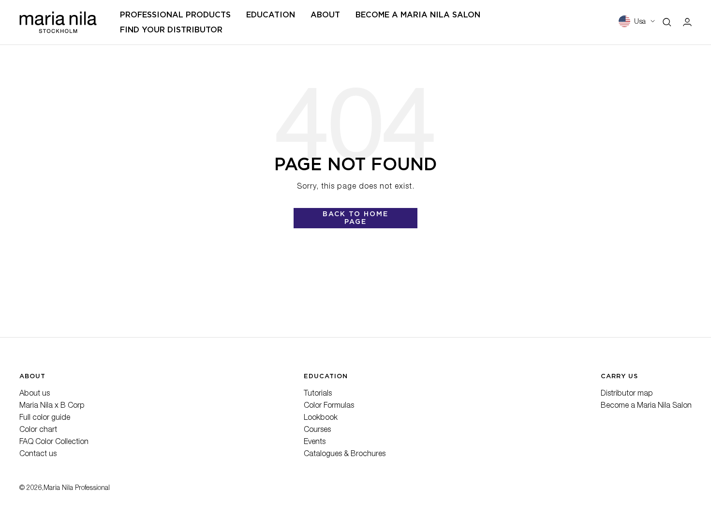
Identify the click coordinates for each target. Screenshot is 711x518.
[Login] (687, 22)
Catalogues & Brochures (344, 455)
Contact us (38, 455)
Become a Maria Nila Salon (646, 406)
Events (315, 442)
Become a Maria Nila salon (418, 14)
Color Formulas (329, 406)
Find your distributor (171, 29)
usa (640, 22)
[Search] (667, 22)
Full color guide (44, 418)
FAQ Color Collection (54, 442)
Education (270, 14)
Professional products (175, 14)
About (325, 14)
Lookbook (321, 418)
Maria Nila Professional (77, 488)
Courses (317, 430)
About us (34, 394)
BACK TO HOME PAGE (355, 217)
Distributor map (627, 394)
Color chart (38, 430)
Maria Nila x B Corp (52, 406)
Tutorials (318, 394)
